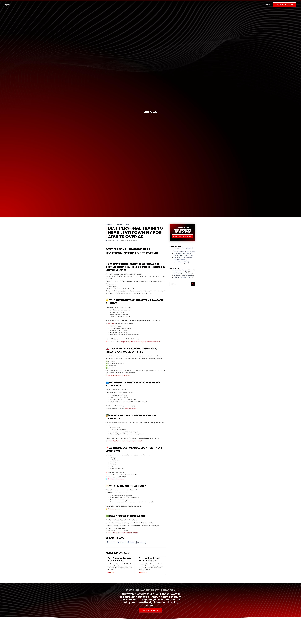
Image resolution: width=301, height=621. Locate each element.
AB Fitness (111, 323)
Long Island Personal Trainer (182, 274)
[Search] (193, 284)
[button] (111, 542)
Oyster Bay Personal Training (182, 277)
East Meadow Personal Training (119, 224)
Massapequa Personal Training (183, 276)
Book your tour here (114, 509)
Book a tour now (113, 533)
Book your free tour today (116, 479)
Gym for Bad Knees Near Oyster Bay (149, 559)
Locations (266, 5)
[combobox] (180, 284)
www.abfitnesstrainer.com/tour (129, 533)
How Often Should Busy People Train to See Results (183, 258)
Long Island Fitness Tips (181, 272)
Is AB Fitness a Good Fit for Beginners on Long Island (181, 262)
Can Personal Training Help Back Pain (119, 559)
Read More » (111, 572)
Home (107, 224)
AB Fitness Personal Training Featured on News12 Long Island (183, 254)
